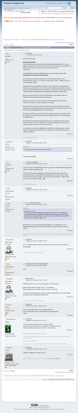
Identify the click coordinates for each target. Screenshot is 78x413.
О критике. (29, 53)
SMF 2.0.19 (32, 407)
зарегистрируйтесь (9, 9)
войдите (26, 8)
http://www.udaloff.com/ (55, 358)
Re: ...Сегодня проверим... (33, 202)
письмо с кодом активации (17, 11)
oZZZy (8, 304)
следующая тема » (69, 42)
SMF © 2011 (38, 407)
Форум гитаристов (14, 3)
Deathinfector (11, 319)
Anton (8, 203)
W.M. (8, 188)
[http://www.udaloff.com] (5, 367)
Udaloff (8, 347)
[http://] (5, 64)
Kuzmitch (51, 39)
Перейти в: (45, 379)
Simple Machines (45, 407)
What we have (30, 278)
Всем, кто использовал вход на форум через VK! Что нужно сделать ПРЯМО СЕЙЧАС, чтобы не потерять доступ (38, 17)
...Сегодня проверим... (32, 162)
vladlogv (9, 141)
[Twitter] (5, 260)
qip (7, 54)
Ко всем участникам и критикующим (37, 263)
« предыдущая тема (59, 42)
